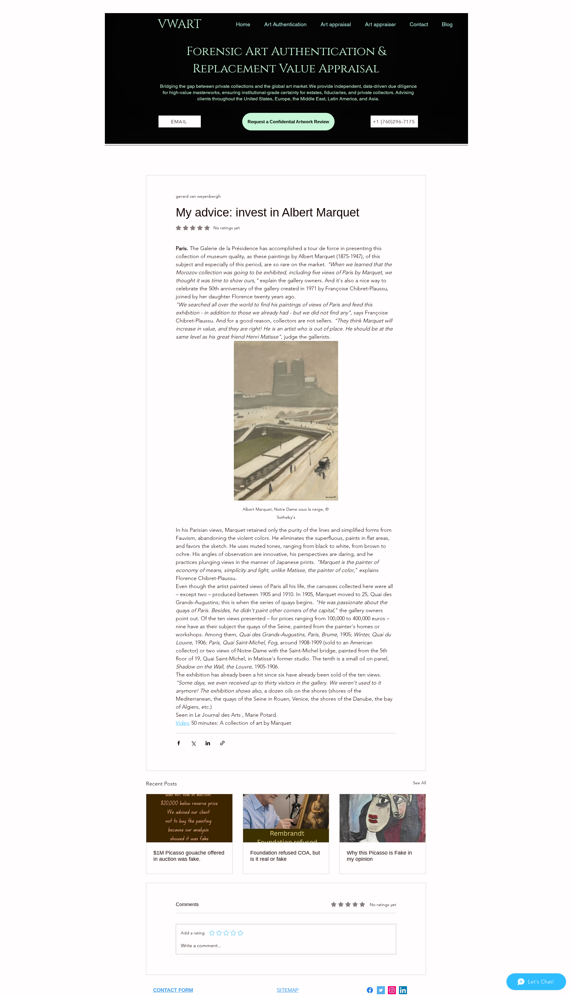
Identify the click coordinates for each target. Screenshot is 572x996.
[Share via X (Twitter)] (193, 743)
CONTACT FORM (173, 990)
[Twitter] (381, 990)
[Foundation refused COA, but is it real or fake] (286, 818)
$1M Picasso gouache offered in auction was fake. (188, 856)
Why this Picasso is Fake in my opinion (379, 856)
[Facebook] (370, 990)
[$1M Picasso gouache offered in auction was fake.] (189, 818)
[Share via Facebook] (178, 743)
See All (419, 782)
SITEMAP (288, 990)
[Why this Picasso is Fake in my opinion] (383, 818)
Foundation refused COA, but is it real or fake (285, 856)
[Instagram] (392, 990)
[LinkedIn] (403, 990)
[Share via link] (222, 743)
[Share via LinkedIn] (208, 743)
